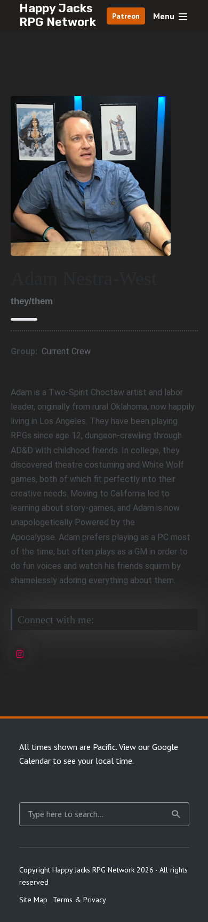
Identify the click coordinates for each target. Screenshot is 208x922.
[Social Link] (20, 654)
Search (176, 814)
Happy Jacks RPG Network (57, 15)
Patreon (126, 16)
